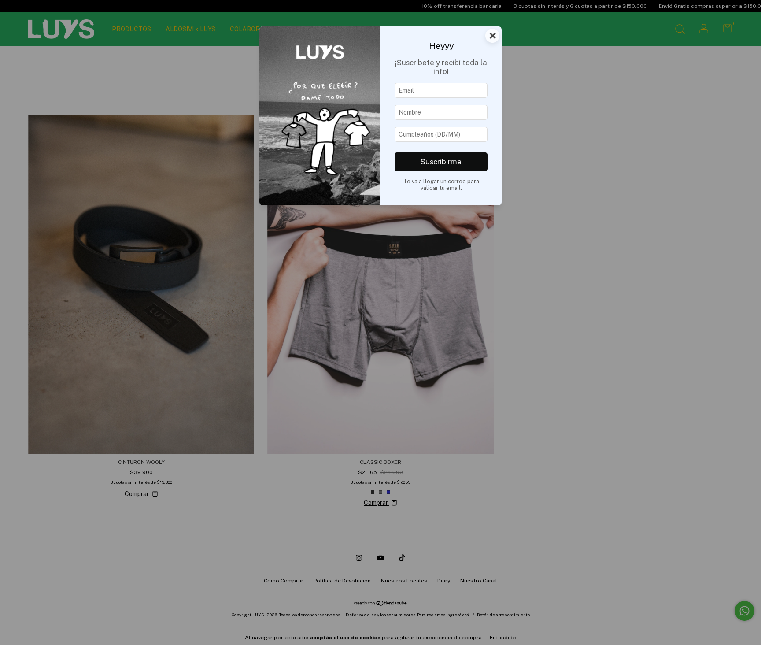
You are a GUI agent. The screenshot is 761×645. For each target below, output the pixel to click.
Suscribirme (441, 161)
